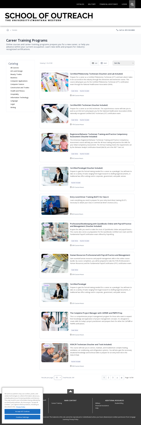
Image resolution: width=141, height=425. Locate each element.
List (96, 63)
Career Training (56, 403)
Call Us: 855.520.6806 (125, 30)
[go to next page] (117, 377)
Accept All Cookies (22, 411)
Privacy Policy (73, 419)
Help (96, 408)
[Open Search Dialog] (132, 4)
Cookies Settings (22, 417)
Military (97, 403)
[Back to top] (70, 402)
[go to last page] (122, 377)
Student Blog (119, 403)
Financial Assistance (102, 406)
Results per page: (47, 378)
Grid (105, 63)
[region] (22, 405)
